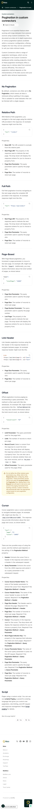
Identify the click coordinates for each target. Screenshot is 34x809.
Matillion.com (7, 774)
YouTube (5, 766)
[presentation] (17, 205)
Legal (4, 784)
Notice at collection (9, 807)
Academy (6, 753)
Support (5, 763)
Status (5, 777)
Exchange (6, 756)
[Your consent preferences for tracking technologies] (31, 806)
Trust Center (6, 787)
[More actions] (32, 2)
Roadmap (6, 759)
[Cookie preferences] (3, 806)
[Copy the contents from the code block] (29, 130)
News (4, 781)
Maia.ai (5, 750)
